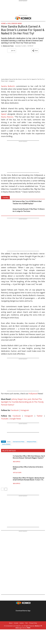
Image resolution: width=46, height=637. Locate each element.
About (11, 623)
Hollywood (33, 393)
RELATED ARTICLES (9, 451)
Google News (15, 418)
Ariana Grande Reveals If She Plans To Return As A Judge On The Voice (29, 210)
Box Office (16, 462)
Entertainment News (18, 441)
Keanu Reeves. (7, 117)
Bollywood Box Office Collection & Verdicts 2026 (28, 468)
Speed (3, 114)
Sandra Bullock (6, 444)
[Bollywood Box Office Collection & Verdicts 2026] (6, 469)
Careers (22, 623)
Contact (16, 623)
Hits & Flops (17, 472)
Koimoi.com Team (8, 46)
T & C (26, 623)
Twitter (40, 416)
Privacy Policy (33, 623)
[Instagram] (20, 607)
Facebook (15, 410)
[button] (35, 50)
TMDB (28, 628)
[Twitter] (6, 438)
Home (3, 23)
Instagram (25, 410)
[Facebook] (2, 438)
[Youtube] (29, 607)
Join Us (13, 50)
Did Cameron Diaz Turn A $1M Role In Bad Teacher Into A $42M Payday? (27, 202)
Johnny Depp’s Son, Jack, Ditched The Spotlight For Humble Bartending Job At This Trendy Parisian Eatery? (22, 402)
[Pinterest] (23, 607)
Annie (8, 441)
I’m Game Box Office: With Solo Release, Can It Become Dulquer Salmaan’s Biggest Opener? (29, 457)
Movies (37, 626)
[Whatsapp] (10, 438)
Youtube (4, 418)
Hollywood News (14, 23)
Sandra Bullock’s (8, 86)
